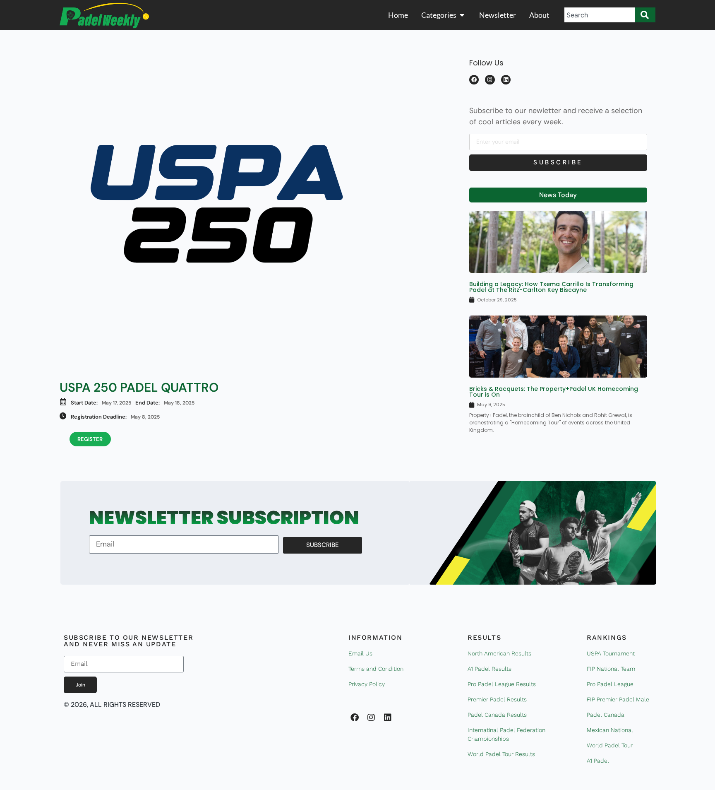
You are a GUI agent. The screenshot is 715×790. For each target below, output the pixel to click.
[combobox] (599, 14)
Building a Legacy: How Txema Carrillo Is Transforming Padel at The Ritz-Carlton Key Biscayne (551, 287)
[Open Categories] (462, 15)
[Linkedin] (506, 79)
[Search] (645, 14)
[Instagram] (489, 79)
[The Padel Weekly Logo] (104, 15)
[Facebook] (474, 79)
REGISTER (90, 439)
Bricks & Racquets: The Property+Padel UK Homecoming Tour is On (553, 392)
